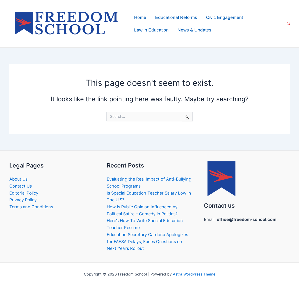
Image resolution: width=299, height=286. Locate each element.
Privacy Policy (23, 199)
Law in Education (151, 30)
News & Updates (194, 30)
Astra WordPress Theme (194, 274)
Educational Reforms (176, 17)
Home (140, 17)
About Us (18, 179)
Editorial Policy (23, 193)
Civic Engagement (224, 17)
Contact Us (20, 186)
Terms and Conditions (31, 206)
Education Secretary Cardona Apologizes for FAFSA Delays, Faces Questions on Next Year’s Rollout (147, 241)
